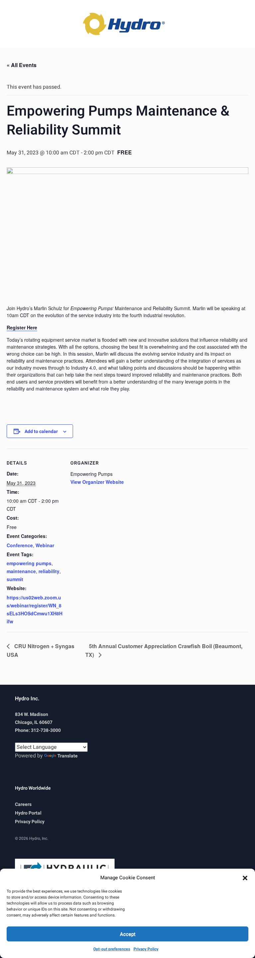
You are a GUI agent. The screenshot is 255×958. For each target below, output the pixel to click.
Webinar (45, 545)
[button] (245, 877)
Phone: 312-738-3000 (38, 730)
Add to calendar (41, 431)
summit (15, 579)
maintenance (21, 571)
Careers (23, 804)
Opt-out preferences (111, 949)
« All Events (22, 65)
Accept (127, 934)
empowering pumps (29, 563)
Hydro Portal (28, 813)
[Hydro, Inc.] (127, 24)
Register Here (22, 327)
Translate (67, 755)
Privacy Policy (145, 949)
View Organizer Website (97, 482)
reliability (49, 571)
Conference (20, 545)
